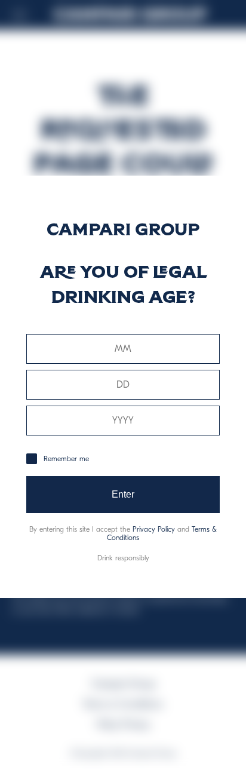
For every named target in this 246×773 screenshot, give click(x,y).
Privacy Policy (154, 529)
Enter (123, 494)
